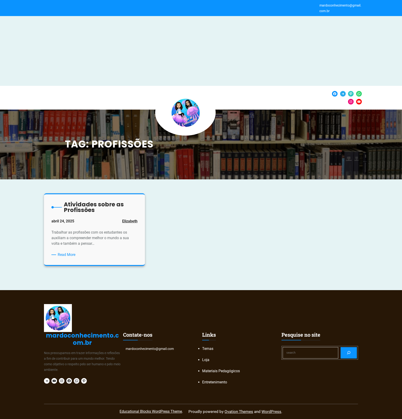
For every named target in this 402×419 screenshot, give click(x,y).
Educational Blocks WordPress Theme (151, 411)
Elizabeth (129, 221)
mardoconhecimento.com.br (82, 339)
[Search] (349, 353)
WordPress (271, 411)
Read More (67, 255)
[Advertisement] (201, 51)
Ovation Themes (238, 411)
